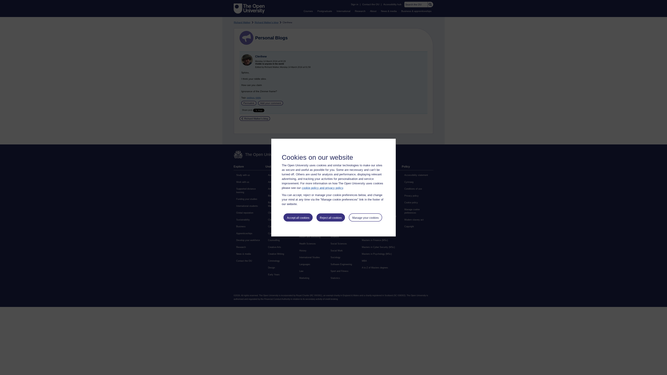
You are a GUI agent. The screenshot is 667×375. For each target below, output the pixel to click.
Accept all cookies (298, 217)
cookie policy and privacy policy (322, 188)
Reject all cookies (331, 217)
